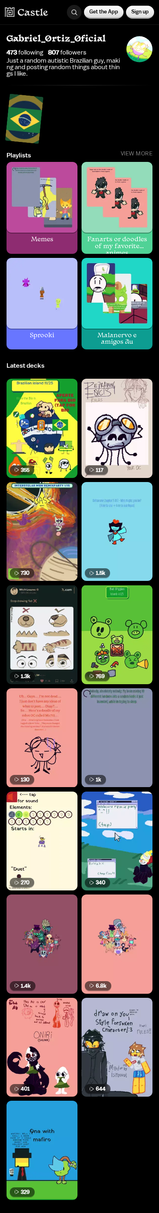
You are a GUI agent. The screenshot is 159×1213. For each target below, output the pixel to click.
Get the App (103, 11)
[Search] (74, 12)
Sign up (140, 11)
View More (137, 154)
